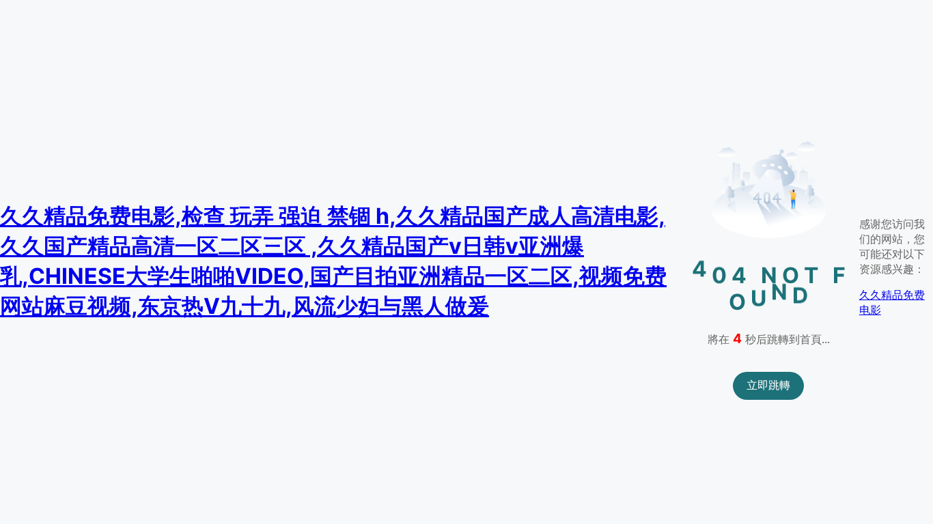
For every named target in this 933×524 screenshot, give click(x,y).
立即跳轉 (768, 385)
